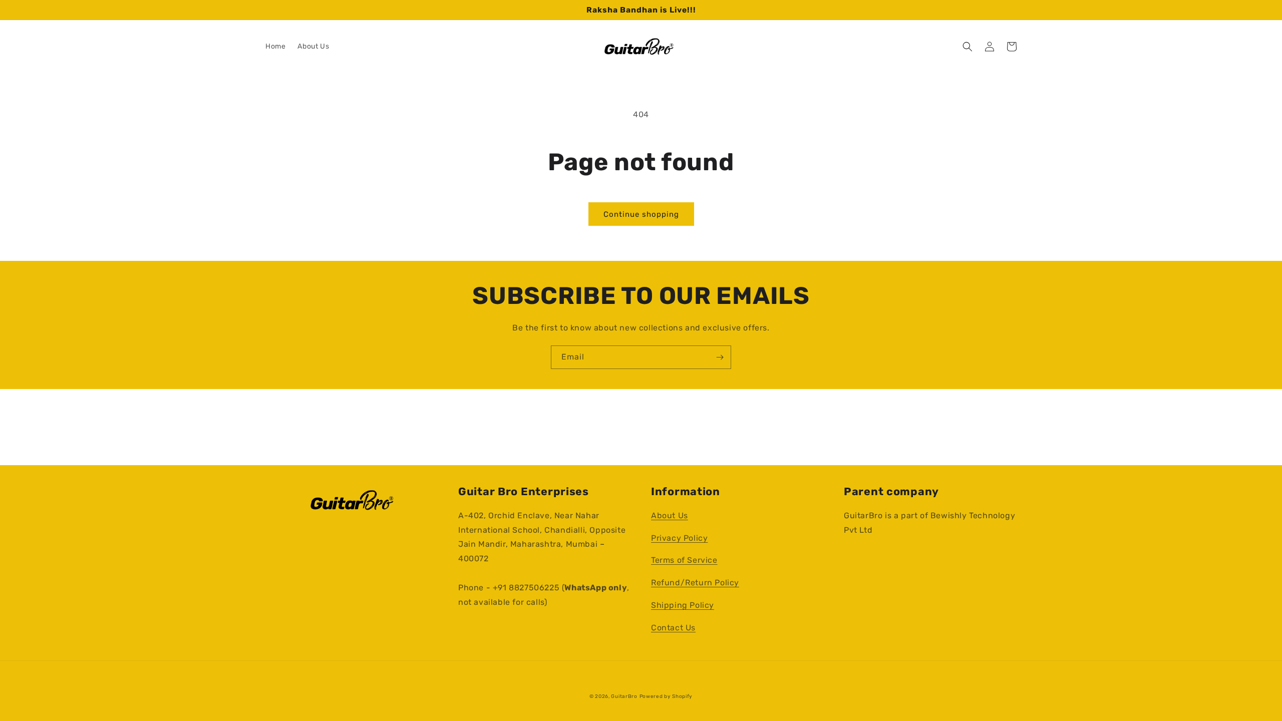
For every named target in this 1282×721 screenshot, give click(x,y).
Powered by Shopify (666, 696)
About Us (669, 515)
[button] (967, 47)
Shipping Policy (682, 605)
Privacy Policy (679, 538)
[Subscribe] (720, 357)
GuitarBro (624, 696)
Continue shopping (641, 214)
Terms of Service (684, 560)
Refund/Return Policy (695, 582)
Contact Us (673, 627)
